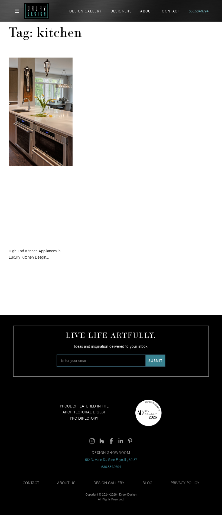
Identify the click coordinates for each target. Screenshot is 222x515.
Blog (147, 482)
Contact (31, 482)
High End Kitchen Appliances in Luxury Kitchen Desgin (39, 206)
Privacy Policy (185, 482)
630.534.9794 (198, 11)
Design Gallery (108, 482)
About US (66, 482)
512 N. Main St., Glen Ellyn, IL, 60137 (111, 459)
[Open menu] (17, 11)
